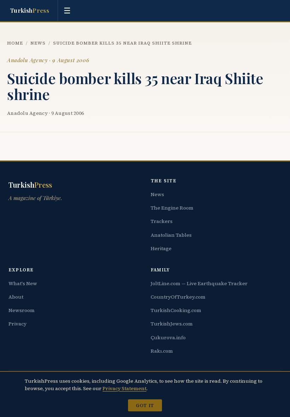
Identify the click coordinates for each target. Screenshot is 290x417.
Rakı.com (162, 350)
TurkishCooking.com (176, 310)
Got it (145, 405)
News (38, 43)
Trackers (162, 221)
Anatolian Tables (171, 235)
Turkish (29, 10)
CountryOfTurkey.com (178, 296)
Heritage (161, 248)
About (15, 296)
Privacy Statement (124, 388)
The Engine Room (172, 207)
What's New (22, 283)
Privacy (17, 323)
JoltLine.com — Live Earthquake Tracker (199, 283)
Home (15, 43)
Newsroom (21, 310)
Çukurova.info (168, 337)
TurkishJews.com (172, 323)
